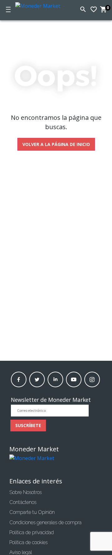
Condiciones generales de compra (45, 522)
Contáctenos (22, 502)
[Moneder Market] (40, 5)
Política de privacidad (31, 532)
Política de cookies (28, 542)
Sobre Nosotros (25, 492)
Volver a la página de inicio (56, 144)
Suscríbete (28, 425)
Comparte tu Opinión (32, 512)
